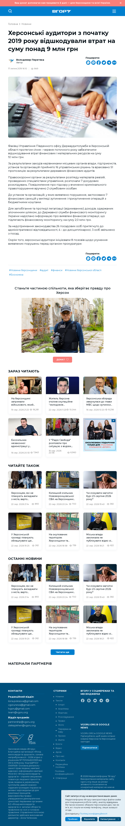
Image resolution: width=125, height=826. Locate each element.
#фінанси (56, 270)
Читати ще (62, 652)
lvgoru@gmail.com (19, 708)
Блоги (59, 744)
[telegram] (101, 701)
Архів (59, 752)
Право (61, 721)
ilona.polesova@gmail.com (23, 701)
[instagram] (89, 701)
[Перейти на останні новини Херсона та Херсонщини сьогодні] (61, 11)
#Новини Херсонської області (83, 270)
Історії (61, 704)
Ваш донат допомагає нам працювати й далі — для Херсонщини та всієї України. (62, 3)
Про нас (60, 756)
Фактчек (62, 713)
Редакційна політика (62, 765)
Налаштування (107, 819)
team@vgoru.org (18, 712)
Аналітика (63, 709)
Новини (26, 24)
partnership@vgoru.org (21, 721)
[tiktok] (107, 701)
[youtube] (95, 701)
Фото (61, 725)
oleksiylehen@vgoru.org (22, 725)
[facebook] (83, 701)
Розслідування (66, 717)
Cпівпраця (61, 778)
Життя (61, 740)
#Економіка (16, 274)
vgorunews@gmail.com (21, 704)
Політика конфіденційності (63, 772)
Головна (13, 24)
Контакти (60, 760)
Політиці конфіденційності (93, 813)
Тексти (59, 700)
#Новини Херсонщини (23, 270)
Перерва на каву (64, 730)
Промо (62, 736)
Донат (60, 359)
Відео (59, 748)
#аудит (44, 270)
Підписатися (89, 747)
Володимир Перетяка (30, 59)
